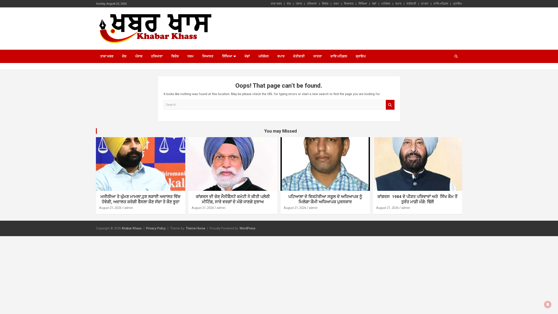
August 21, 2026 (110, 208)
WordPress (247, 228)
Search (390, 105)
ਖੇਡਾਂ (374, 3)
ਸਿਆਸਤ (349, 3)
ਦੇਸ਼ (289, 3)
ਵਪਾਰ (398, 3)
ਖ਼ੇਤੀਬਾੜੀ (411, 3)
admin (128, 208)
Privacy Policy (156, 228)
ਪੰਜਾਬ (299, 3)
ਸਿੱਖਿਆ (363, 3)
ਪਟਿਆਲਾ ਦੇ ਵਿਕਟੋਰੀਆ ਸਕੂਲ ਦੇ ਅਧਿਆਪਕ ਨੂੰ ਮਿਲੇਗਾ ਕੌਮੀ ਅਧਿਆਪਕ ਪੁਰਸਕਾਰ (325, 199)
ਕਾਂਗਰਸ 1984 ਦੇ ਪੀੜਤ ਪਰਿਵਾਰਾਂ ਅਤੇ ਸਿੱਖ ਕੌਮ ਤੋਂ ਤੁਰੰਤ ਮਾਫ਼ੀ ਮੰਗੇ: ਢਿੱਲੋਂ (417, 199)
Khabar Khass (132, 228)
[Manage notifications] (547, 304)
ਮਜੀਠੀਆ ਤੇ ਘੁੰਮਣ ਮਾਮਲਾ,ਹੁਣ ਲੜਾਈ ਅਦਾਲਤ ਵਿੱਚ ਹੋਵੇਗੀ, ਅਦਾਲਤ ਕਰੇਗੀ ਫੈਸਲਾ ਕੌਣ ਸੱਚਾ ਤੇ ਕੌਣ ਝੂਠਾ (140, 199)
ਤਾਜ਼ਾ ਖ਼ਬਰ (276, 3)
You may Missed (280, 131)
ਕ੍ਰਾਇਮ (457, 3)
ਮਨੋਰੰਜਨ (385, 3)
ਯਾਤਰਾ (425, 3)
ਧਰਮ (336, 3)
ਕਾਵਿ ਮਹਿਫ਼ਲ (441, 3)
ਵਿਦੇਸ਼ (325, 3)
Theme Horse (195, 228)
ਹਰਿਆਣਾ (312, 3)
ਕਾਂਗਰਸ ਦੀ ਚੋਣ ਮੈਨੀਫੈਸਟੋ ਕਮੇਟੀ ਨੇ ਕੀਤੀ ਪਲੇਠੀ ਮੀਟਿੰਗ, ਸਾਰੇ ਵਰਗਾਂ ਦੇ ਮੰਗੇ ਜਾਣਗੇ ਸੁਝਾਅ (233, 199)
